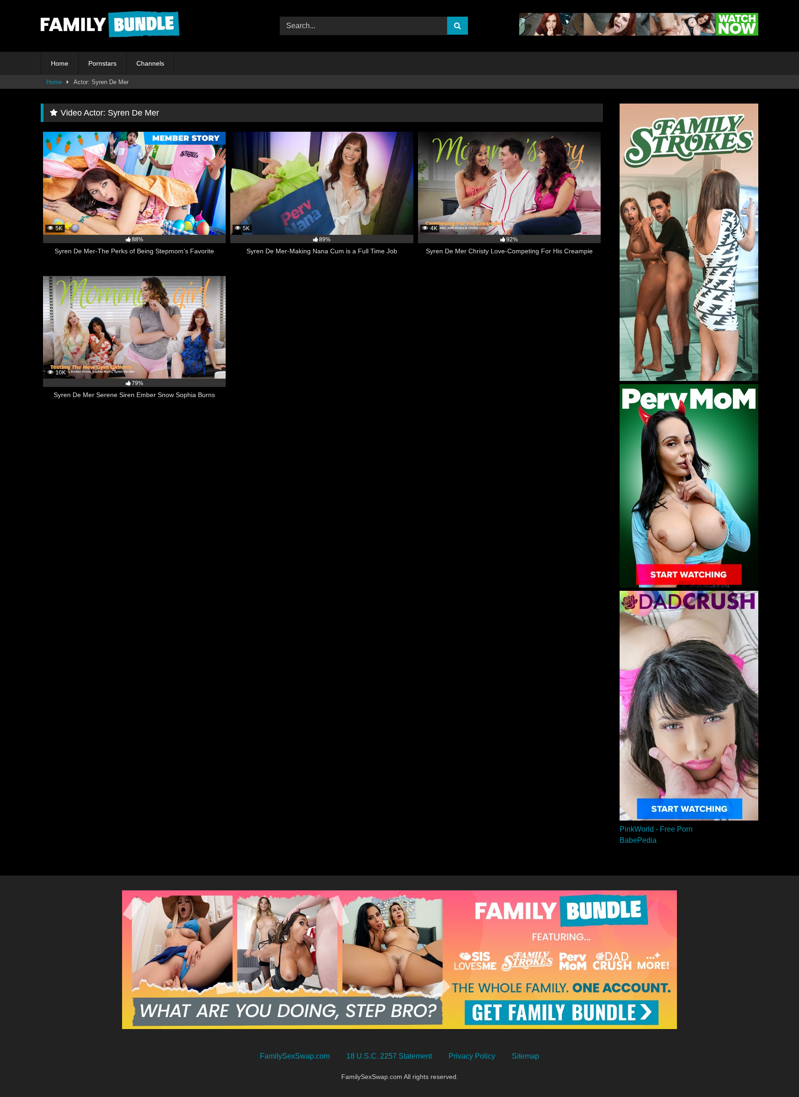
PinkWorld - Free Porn (656, 829)
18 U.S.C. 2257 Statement (389, 1056)
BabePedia (638, 840)
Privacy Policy (472, 1056)
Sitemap (525, 1056)
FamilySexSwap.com (295, 1056)
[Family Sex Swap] (110, 26)
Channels (150, 63)
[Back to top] (770, 1069)
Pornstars (102, 63)
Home (59, 63)
